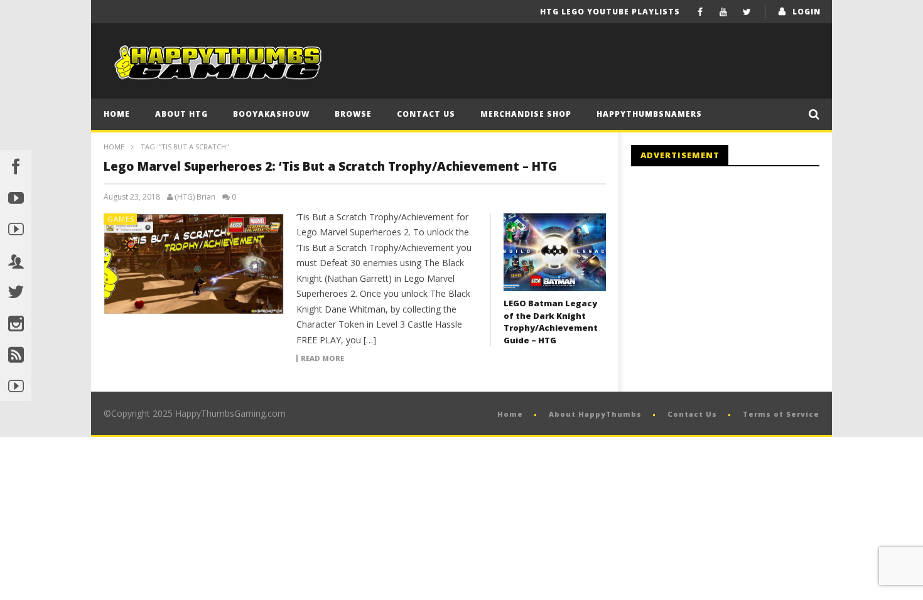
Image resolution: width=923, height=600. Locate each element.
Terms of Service (781, 414)
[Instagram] (15, 322)
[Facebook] (700, 11)
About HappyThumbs (595, 414)
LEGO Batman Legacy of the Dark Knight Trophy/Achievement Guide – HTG (551, 321)
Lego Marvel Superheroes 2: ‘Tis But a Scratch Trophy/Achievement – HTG (330, 166)
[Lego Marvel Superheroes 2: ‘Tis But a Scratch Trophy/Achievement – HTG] (194, 264)
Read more (322, 358)
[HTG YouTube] (15, 197)
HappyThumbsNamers (649, 114)
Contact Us (426, 114)
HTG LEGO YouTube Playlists (610, 11)
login (806, 11)
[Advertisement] (736, 279)
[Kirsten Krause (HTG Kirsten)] (15, 385)
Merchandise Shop (525, 114)
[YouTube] (723, 11)
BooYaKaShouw (271, 114)
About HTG (181, 114)
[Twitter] (746, 11)
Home (117, 114)
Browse (353, 114)
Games (120, 218)
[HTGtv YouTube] (15, 228)
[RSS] (15, 354)
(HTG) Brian (195, 197)
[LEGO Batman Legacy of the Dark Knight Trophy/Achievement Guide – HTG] (555, 252)
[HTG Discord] (15, 260)
